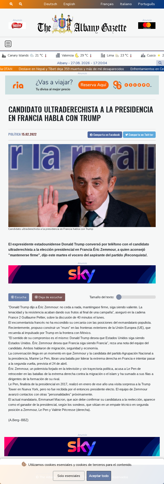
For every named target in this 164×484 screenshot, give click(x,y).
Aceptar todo (99, 476)
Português (146, 4)
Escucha (20, 297)
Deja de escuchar (50, 297)
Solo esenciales (68, 476)
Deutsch (50, 4)
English (69, 4)
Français (107, 4)
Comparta (106, 134)
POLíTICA (14, 134)
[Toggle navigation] (8, 44)
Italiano (126, 4)
